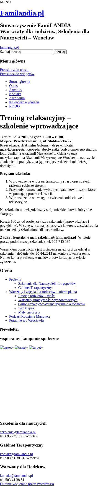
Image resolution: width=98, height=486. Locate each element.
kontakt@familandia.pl (16, 454)
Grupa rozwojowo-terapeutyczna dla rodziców (51, 304)
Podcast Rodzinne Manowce (29, 316)
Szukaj (5, 52)
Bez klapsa (26, 308)
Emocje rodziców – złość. (36, 296)
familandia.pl (9, 47)
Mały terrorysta (29, 312)
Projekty (15, 279)
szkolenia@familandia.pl (18, 432)
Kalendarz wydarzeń (24, 102)
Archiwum (17, 98)
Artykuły (15, 90)
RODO (14, 106)
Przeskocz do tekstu (14, 70)
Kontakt (15, 94)
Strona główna (19, 82)
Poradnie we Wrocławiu (26, 320)
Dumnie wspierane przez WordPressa (27, 484)
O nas (13, 86)
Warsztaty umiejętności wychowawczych (47, 300)
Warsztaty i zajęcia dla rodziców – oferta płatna (43, 292)
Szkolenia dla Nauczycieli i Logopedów (47, 283)
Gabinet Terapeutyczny (35, 288)
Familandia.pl (22, 13)
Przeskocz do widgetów (17, 74)
